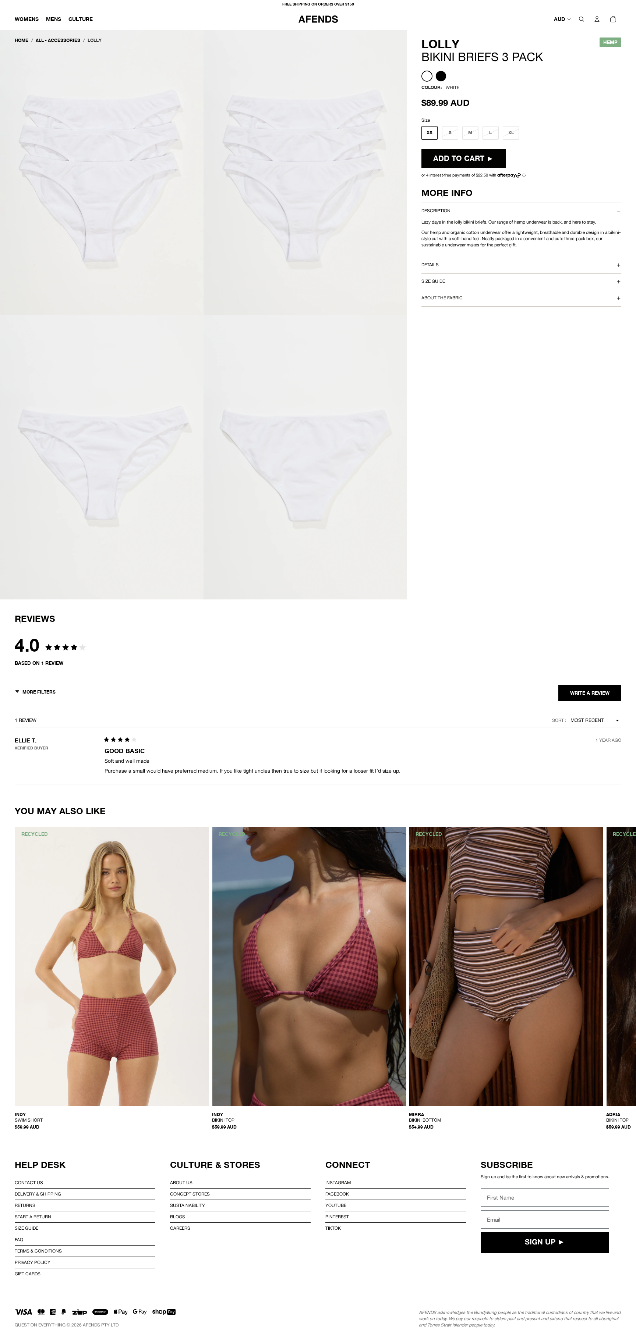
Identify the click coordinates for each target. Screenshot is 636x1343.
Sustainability (187, 1205)
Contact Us (29, 1182)
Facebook (337, 1194)
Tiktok (333, 1228)
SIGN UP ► (545, 1242)
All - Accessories (58, 40)
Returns (25, 1205)
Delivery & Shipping (38, 1194)
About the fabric (442, 297)
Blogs (177, 1216)
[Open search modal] (581, 19)
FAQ (19, 1239)
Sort (558, 720)
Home (21, 40)
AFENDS (91, 1325)
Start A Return (33, 1216)
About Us (181, 1182)
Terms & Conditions (38, 1251)
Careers (180, 1228)
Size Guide (26, 1228)
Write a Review (589, 693)
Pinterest (337, 1216)
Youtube (335, 1205)
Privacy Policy (32, 1262)
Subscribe (507, 1164)
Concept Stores (190, 1194)
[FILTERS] (35, 693)
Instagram (338, 1182)
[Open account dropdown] (597, 19)
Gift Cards (27, 1273)
